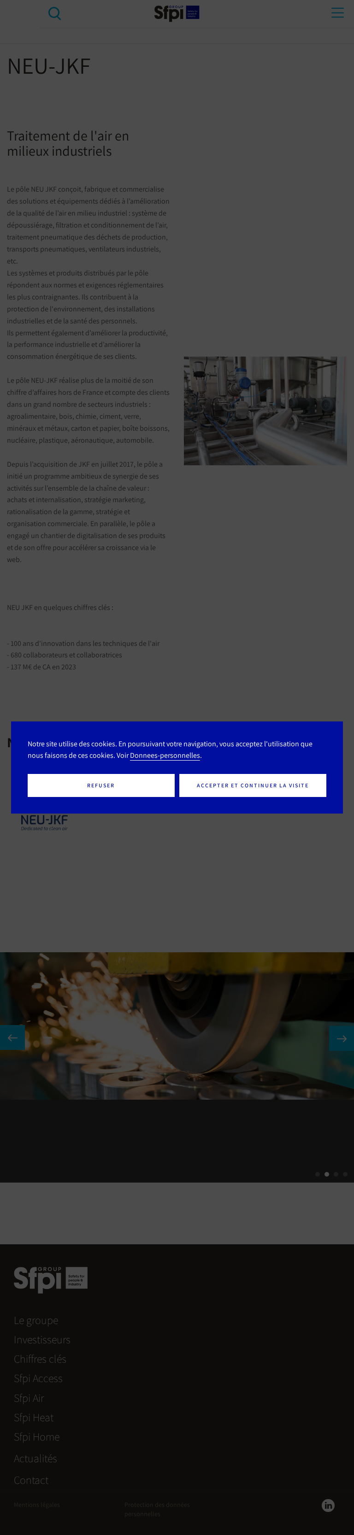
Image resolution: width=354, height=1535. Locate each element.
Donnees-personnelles (165, 755)
